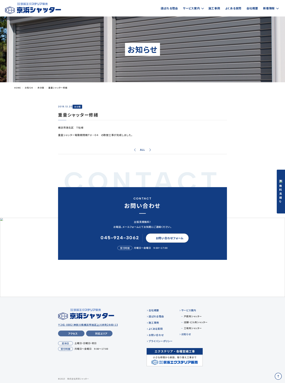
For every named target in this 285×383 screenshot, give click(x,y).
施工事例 (214, 8)
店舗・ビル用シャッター (196, 322)
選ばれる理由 (169, 8)
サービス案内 (191, 8)
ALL (142, 149)
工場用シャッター (193, 328)
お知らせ (186, 334)
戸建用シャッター (193, 316)
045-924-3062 (119, 237)
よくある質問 (233, 8)
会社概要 (252, 8)
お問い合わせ (156, 335)
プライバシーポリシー (161, 341)
